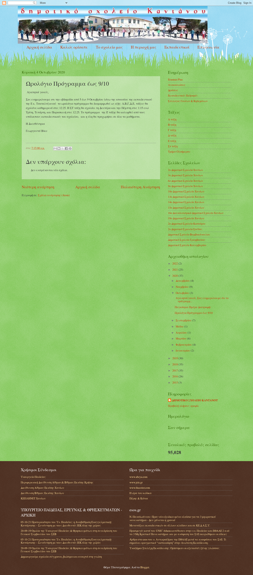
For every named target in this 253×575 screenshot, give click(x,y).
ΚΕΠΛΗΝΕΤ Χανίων (33, 498)
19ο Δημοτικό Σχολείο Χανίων (186, 218)
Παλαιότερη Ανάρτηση (140, 186)
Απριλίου (182, 332)
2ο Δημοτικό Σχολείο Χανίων (185, 170)
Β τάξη (172, 125)
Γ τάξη (172, 130)
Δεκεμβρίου (183, 280)
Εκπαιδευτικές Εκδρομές (183, 95)
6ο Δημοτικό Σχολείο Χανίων (185, 181)
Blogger (144, 567)
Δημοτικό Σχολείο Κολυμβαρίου (187, 245)
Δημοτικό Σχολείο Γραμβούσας (186, 240)
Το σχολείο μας (109, 47)
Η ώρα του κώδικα (140, 493)
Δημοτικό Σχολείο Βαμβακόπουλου (189, 234)
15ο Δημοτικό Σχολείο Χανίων (186, 207)
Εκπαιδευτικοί (176, 47)
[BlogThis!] (59, 148)
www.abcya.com (138, 477)
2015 (175, 382)
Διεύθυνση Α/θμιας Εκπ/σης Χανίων (42, 488)
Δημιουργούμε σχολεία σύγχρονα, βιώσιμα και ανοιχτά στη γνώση (61, 556)
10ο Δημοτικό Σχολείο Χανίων (186, 191)
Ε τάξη (172, 141)
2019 (175, 358)
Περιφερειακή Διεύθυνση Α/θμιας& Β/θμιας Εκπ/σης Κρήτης (57, 482)
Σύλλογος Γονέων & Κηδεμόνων (188, 101)
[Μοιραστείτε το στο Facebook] (66, 148)
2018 (175, 364)
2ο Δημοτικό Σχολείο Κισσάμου (187, 223)
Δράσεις (173, 90)
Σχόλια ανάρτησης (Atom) (54, 195)
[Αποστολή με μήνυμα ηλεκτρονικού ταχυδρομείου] (55, 148)
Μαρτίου (181, 338)
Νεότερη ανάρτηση (38, 186)
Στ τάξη (173, 146)
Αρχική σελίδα (39, 47)
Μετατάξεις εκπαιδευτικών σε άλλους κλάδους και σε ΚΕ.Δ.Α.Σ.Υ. (169, 525)
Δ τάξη (172, 135)
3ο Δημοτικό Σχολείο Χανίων (185, 175)
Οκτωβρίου (183, 293)
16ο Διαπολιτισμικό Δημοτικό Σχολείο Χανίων (196, 213)
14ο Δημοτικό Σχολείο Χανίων (186, 202)
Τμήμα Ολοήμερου (179, 151)
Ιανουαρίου (183, 350)
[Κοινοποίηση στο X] (63, 148)
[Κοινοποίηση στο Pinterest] (70, 148)
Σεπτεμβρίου (184, 320)
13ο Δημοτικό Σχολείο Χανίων (186, 197)
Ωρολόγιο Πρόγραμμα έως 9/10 (194, 313)
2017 (175, 370)
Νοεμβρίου (182, 287)
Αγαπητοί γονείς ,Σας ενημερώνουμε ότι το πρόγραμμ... (201, 299)
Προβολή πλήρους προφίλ (183, 406)
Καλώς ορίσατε (74, 47)
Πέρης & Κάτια (138, 498)
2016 (175, 376)
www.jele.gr (136, 482)
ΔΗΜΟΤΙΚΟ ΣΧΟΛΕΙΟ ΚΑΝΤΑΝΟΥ (195, 400)
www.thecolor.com (139, 488)
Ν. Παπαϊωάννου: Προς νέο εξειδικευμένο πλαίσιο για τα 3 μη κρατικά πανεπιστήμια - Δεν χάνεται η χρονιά (172, 518)
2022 (175, 263)
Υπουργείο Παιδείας (33, 477)
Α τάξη (172, 119)
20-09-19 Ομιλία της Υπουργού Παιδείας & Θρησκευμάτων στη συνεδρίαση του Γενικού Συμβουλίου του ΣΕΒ (69, 532)
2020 (175, 276)
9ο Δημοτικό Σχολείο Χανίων (185, 186)
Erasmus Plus (175, 79)
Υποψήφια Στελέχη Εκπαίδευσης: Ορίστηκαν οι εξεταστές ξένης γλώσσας (174, 548)
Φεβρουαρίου (184, 344)
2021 (175, 269)
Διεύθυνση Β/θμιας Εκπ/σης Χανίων (42, 493)
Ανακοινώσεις (176, 85)
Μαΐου (180, 326)
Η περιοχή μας (143, 47)
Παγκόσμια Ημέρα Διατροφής (193, 307)
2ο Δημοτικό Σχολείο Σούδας (185, 229)
